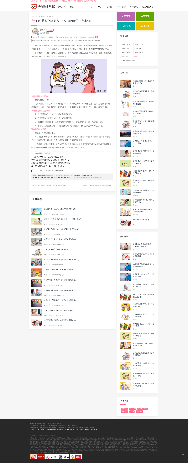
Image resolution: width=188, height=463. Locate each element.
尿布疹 (74, 447)
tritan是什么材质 (128, 60)
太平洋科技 (40, 435)
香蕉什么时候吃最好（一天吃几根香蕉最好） (60, 300)
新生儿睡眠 (36, 443)
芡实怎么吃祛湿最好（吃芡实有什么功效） (59, 310)
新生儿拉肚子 (102, 438)
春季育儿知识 (52, 438)
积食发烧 (45, 447)
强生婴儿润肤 (138, 446)
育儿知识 (61, 7)
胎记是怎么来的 (66, 440)
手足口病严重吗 (79, 446)
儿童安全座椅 (43, 438)
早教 (135, 56)
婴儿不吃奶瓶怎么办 (39, 449)
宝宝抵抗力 (123, 444)
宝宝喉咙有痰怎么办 (53, 446)
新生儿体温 (99, 440)
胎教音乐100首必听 (38, 440)
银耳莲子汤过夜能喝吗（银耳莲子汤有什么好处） (62, 260)
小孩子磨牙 (70, 446)
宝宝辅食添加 (150, 449)
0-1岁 (82, 7)
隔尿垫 (87, 451)
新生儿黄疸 (91, 440)
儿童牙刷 (80, 451)
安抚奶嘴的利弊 (107, 449)
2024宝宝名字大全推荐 (141, 220)
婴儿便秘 (72, 444)
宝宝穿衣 (54, 441)
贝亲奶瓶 (112, 447)
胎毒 (93, 443)
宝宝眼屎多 (151, 440)
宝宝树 (132, 411)
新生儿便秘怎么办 (82, 447)
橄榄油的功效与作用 (64, 452)
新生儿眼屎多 (131, 438)
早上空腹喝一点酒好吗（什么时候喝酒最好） (60, 280)
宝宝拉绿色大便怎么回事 (104, 443)
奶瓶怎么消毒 (50, 449)
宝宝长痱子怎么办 (54, 447)
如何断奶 (120, 441)
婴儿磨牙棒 (113, 441)
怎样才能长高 (89, 446)
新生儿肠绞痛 (73, 441)
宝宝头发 (153, 446)
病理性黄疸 (83, 440)
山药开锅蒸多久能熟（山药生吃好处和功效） (60, 320)
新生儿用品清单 (45, 441)
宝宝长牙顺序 (81, 444)
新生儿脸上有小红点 (47, 443)
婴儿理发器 (105, 441)
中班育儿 (145, 16)
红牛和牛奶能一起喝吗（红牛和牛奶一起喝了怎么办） (63, 219)
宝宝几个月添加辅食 (40, 451)
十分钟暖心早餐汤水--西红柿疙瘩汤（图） (47, 157)
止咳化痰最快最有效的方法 (103, 451)
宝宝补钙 (46, 444)
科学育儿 (134, 7)
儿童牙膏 (74, 451)
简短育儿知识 (92, 438)
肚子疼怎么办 (126, 451)
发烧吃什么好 (132, 444)
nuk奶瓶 (65, 449)
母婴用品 (50, 175)
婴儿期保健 (126, 52)
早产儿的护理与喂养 (118, 440)
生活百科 (50, 16)
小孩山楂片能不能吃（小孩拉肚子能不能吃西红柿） (51, 163)
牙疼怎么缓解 (140, 438)
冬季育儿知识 (80, 438)
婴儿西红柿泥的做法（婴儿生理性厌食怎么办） (49, 166)
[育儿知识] (43, 7)
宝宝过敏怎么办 (116, 443)
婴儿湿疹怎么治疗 (114, 446)
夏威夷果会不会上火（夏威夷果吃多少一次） (60, 209)
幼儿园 (109, 7)
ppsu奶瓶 (147, 447)
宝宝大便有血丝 (103, 444)
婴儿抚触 (66, 444)
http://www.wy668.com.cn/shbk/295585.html (88, 177)
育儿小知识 (121, 7)
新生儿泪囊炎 (89, 441)
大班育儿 (126, 26)
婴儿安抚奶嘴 (141, 449)
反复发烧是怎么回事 (39, 452)
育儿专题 (124, 36)
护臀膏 (68, 451)
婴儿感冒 (134, 443)
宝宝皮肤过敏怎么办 (127, 446)
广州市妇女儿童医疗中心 (62, 175)
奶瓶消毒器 (126, 447)
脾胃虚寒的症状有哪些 (137, 451)
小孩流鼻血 (42, 446)
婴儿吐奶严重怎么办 (144, 443)
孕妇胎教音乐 (50, 440)
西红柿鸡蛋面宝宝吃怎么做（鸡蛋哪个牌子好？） (50, 160)
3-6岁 (100, 7)
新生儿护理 (139, 44)
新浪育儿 (139, 411)
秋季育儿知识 (70, 438)
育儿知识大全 (147, 7)
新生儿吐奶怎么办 (112, 438)
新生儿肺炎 (57, 443)
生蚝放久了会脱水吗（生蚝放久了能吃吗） (59, 270)
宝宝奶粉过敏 (127, 443)
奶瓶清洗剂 (98, 449)
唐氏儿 (65, 441)
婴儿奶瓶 (119, 447)
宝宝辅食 (127, 441)
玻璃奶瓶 (106, 447)
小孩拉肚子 (34, 446)
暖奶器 (91, 449)
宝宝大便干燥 (75, 443)
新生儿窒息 (36, 441)
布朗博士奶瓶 (73, 449)
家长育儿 (145, 26)
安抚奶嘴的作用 (131, 449)
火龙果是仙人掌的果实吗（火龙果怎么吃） (52, 185)
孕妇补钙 (59, 444)
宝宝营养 (138, 48)
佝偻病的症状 (141, 444)
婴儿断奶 (39, 444)
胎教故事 (57, 440)
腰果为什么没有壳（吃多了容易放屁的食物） (60, 239)
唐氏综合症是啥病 (86, 443)
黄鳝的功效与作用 (51, 452)
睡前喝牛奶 (134, 441)
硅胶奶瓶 (140, 447)
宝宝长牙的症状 (151, 444)
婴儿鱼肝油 (99, 447)
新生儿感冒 (97, 441)
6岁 (86, 438)
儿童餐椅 (56, 451)
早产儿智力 (107, 440)
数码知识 (47, 435)
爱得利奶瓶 (58, 449)
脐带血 (144, 440)
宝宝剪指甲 (146, 446)
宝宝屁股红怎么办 (36, 447)
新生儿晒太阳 (129, 440)
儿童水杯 (50, 451)
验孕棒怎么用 (116, 451)
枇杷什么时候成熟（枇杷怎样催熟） (101, 185)
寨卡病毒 (80, 441)
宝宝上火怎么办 (65, 447)
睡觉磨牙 (62, 446)
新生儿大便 (137, 440)
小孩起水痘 (104, 446)
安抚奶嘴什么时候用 (119, 449)
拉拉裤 (92, 451)
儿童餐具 (91, 447)
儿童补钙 (52, 444)
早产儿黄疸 (75, 440)
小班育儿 (126, 16)
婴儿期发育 (139, 52)
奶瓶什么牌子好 (83, 449)
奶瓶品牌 (134, 447)
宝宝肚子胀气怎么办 (92, 444)
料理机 (63, 451)
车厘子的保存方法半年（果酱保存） (57, 249)
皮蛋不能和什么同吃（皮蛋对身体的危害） (59, 290)
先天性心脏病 (66, 443)
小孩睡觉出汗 (143, 441)
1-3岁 (91, 7)
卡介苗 (60, 441)
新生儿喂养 (126, 44)
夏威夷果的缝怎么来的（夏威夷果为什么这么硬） (62, 229)
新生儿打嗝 (122, 438)
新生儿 (72, 7)
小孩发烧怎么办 (114, 444)
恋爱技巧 (73, 452)
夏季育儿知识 (61, 438)
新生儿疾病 (126, 48)
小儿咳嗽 (97, 446)
